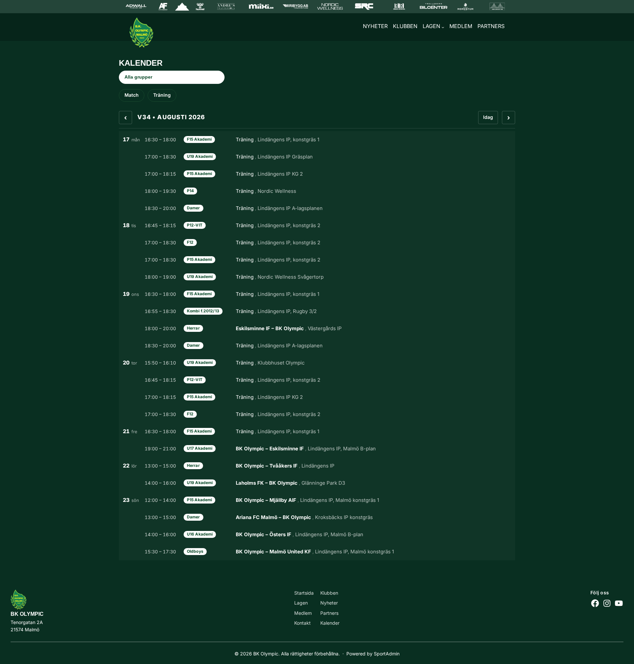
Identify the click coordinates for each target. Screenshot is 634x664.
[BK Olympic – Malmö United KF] (317, 551)
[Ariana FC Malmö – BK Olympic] (317, 517)
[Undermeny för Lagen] (442, 27)
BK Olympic (27, 614)
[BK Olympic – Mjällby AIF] (317, 500)
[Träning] (317, 139)
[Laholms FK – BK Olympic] (317, 483)
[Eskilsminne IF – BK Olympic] (317, 328)
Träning (162, 95)
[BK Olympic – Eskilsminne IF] (317, 448)
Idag (488, 117)
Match (131, 95)
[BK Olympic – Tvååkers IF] (317, 465)
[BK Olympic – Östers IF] (317, 534)
